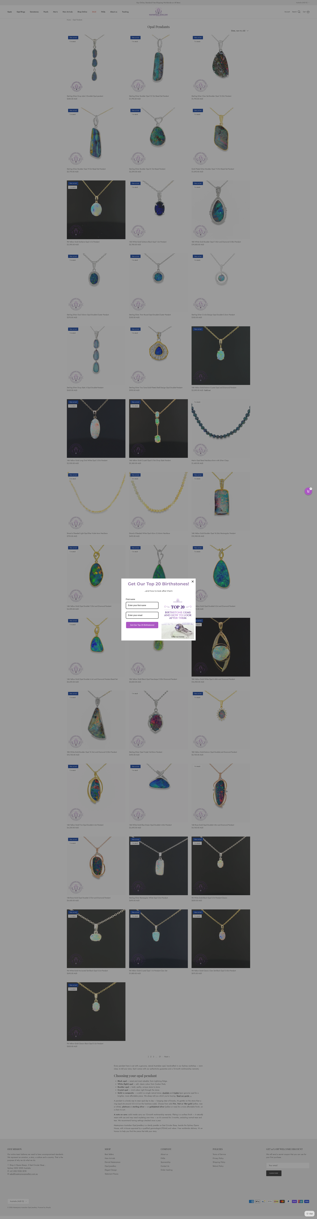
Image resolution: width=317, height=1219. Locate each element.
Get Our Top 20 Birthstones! (142, 625)
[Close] (193, 581)
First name (130, 599)
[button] (308, 491)
